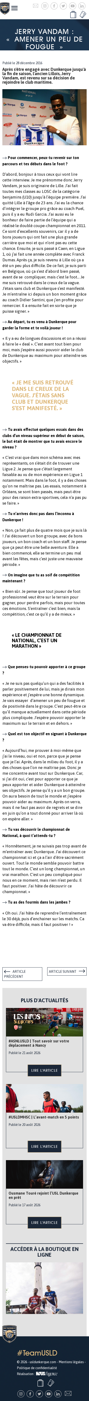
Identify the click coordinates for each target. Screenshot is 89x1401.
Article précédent (15, 974)
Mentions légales (71, 1362)
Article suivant (62, 971)
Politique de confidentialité (37, 1368)
